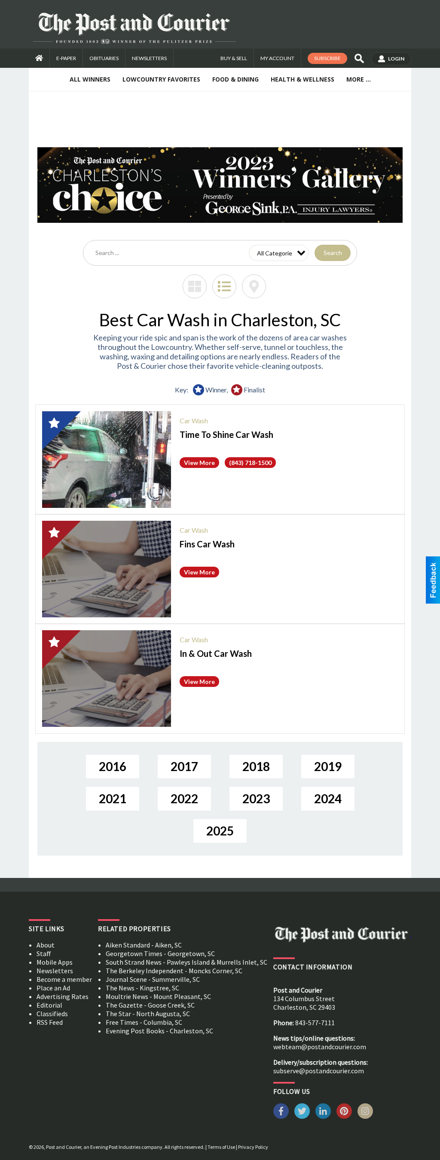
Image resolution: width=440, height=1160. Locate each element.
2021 (112, 798)
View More (199, 462)
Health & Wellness (302, 79)
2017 (184, 766)
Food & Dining (235, 79)
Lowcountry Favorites (161, 79)
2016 (112, 766)
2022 (184, 798)
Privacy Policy (253, 1147)
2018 (256, 766)
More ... (358, 79)
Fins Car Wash (207, 544)
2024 (328, 798)
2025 (220, 830)
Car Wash (194, 420)
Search (333, 252)
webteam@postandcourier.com (319, 1046)
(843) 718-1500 (250, 462)
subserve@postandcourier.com (318, 1070)
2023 (256, 798)
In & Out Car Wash (216, 653)
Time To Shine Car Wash (226, 434)
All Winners (90, 79)
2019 (328, 766)
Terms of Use (221, 1147)
